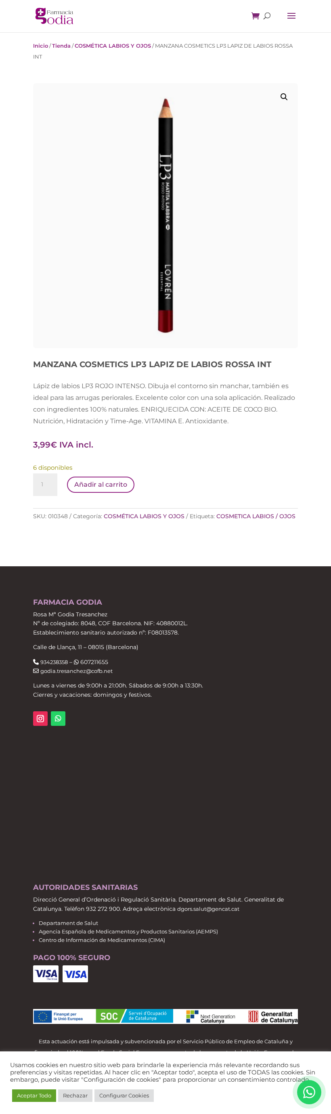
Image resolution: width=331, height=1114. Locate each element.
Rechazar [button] (75, 1095)
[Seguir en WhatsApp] (58, 718)
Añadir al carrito (100, 484)
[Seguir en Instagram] (40, 718)
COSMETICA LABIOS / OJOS (255, 516)
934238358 (54, 662)
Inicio (40, 45)
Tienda (61, 45)
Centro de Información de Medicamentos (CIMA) (102, 940)
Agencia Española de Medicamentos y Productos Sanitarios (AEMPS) (128, 931)
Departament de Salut (68, 923)
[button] (284, 97)
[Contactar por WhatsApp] (309, 1092)
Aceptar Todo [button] (34, 1095)
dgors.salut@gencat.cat (208, 909)
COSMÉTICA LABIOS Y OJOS (113, 45)
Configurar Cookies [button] (124, 1095)
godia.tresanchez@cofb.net (76, 671)
